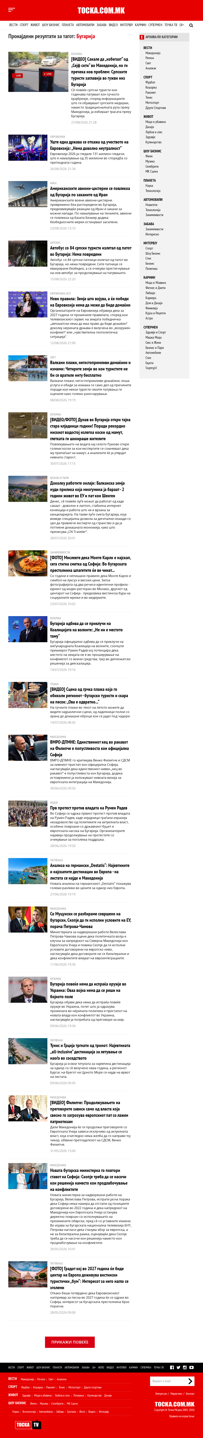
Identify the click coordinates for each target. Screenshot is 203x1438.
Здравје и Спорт (156, 332)
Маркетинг (176, 1394)
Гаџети (149, 363)
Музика (150, 161)
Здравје (150, 137)
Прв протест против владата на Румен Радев (88, 808)
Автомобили (85, 25)
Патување (78, 1395)
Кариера (151, 298)
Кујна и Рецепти (156, 313)
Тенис (149, 97)
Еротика (71, 1411)
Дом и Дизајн (154, 303)
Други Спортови (156, 108)
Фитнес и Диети (156, 288)
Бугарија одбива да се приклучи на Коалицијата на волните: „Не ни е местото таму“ (86, 630)
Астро (149, 318)
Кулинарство (154, 142)
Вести (13, 25)
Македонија (153, 53)
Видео (113, 25)
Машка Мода (154, 337)
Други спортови (93, 1387)
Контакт (190, 1394)
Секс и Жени (153, 343)
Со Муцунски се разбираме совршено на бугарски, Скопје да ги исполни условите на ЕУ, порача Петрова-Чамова (90, 920)
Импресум (161, 1394)
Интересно (152, 234)
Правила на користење (181, 1416)
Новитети (151, 205)
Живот (35, 25)
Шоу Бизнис (153, 253)
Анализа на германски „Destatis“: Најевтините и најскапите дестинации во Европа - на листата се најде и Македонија (89, 872)
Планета (68, 25)
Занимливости (154, 215)
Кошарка (151, 87)
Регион (150, 58)
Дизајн (150, 127)
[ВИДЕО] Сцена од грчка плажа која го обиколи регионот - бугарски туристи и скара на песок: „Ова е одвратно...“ (89, 695)
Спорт (24, 25)
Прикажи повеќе (69, 1342)
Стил (148, 258)
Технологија (153, 191)
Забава (102, 25)
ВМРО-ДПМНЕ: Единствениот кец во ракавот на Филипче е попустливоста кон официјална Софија (89, 748)
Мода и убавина (156, 122)
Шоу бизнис (51, 25)
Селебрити (152, 166)
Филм (149, 156)
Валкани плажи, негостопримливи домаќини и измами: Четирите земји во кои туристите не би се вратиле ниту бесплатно (90, 369)
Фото (101, 1367)
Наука (149, 186)
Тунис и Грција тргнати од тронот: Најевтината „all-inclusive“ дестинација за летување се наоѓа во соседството (90, 1052)
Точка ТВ (171, 25)
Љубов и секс (154, 132)
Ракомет (151, 93)
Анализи (151, 68)
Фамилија (152, 308)
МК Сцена (152, 171)
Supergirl (151, 368)
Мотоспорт (152, 103)
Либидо (150, 293)
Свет (148, 63)
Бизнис (150, 264)
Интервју (126, 25)
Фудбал (150, 82)
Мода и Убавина (156, 283)
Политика (151, 269)
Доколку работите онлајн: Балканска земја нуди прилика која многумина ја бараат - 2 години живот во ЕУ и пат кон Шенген (87, 489)
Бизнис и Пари (155, 348)
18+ (181, 25)
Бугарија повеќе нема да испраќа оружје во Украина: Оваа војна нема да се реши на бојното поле (88, 990)
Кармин (140, 25)
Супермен (155, 25)
